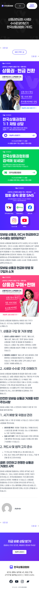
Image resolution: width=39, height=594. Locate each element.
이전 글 (5, 48)
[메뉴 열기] (20, 5)
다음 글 (33, 56)
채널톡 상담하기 (19, 552)
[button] (32, 6)
